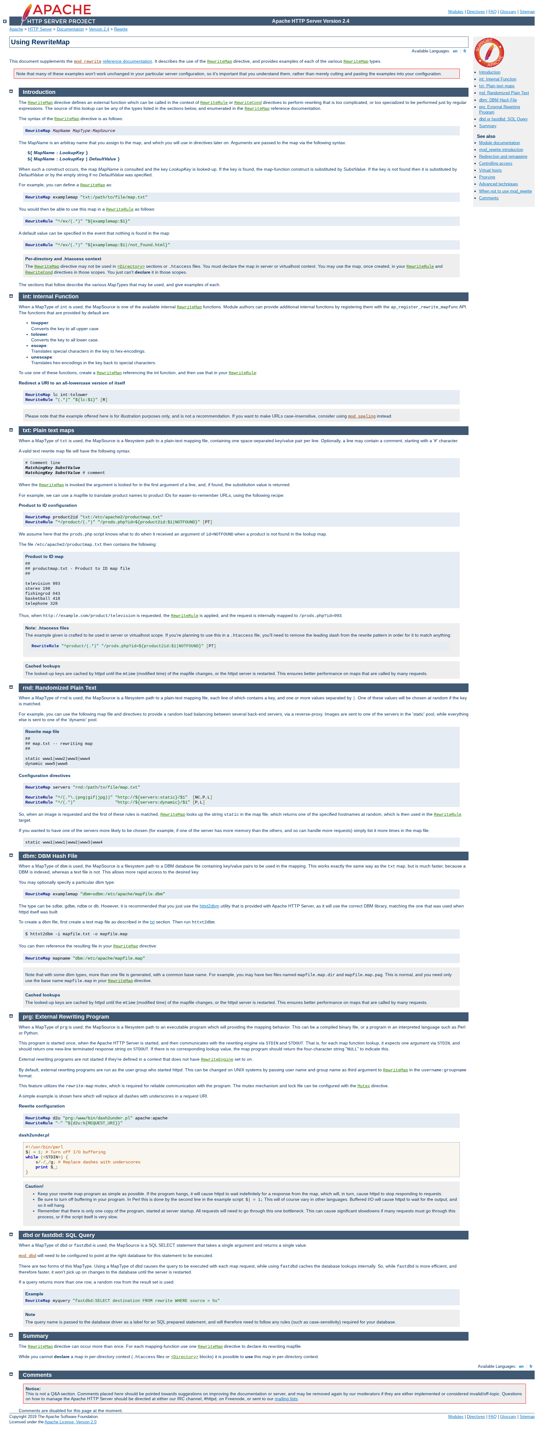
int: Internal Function (497, 79)
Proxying (487, 177)
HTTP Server (40, 29)
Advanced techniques (498, 184)
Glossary (508, 11)
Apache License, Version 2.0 (70, 1422)
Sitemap (527, 11)
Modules (456, 11)
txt (152, 921)
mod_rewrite (87, 61)
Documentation (70, 29)
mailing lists (286, 1398)
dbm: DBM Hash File (498, 100)
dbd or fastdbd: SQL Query (503, 119)
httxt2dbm (209, 905)
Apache (16, 29)
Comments (489, 198)
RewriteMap (219, 61)
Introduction (489, 72)
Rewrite (121, 29)
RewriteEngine (217, 1059)
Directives (476, 11)
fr (465, 51)
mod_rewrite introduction (501, 149)
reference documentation (127, 61)
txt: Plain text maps (497, 86)
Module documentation (499, 142)
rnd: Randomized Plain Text (504, 92)
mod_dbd (27, 1255)
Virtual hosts (490, 170)
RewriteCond (248, 102)
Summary (488, 126)
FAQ (492, 11)
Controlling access (495, 163)
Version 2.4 (99, 29)
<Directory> (131, 266)
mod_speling (362, 416)
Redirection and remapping (503, 156)
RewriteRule (214, 102)
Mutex (363, 1085)
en (455, 51)
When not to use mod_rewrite (505, 191)
